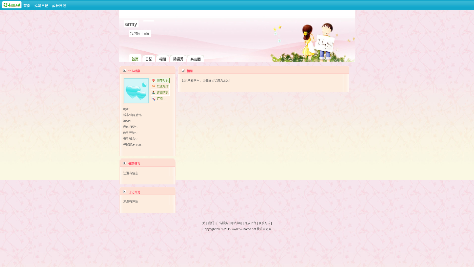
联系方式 (264, 223)
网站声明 (236, 223)
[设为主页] (151, 20)
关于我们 (208, 223)
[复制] (147, 20)
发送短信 (163, 86)
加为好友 (163, 80)
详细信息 (163, 92)
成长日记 (59, 6)
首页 (26, 6)
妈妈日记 (41, 6)
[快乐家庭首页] (11, 7)
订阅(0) (161, 99)
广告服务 (222, 223)
